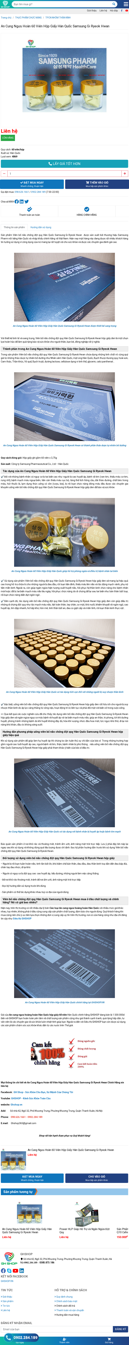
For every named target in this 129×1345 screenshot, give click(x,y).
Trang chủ (6, 17)
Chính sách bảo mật (66, 1301)
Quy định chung (64, 1296)
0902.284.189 (38, 192)
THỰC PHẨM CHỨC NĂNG (28, 17)
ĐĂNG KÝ (120, 1329)
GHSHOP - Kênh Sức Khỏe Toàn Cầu (31, 1098)
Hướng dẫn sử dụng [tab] (41, 227)
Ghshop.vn (16, 1104)
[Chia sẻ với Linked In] (22, 201)
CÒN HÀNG (8, 137)
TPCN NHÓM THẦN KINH (58, 17)
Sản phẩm (7, 1301)
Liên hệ (103, 10)
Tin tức (6, 1305)
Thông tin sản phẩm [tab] (14, 227)
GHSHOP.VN (7, 1281)
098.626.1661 (22, 192)
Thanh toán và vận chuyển (70, 1310)
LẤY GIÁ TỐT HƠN (66, 164)
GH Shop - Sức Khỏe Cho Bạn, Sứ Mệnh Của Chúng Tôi (43, 1092)
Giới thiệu (92, 10)
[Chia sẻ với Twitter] (27, 201)
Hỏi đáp (114, 10)
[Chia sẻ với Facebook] (17, 201)
